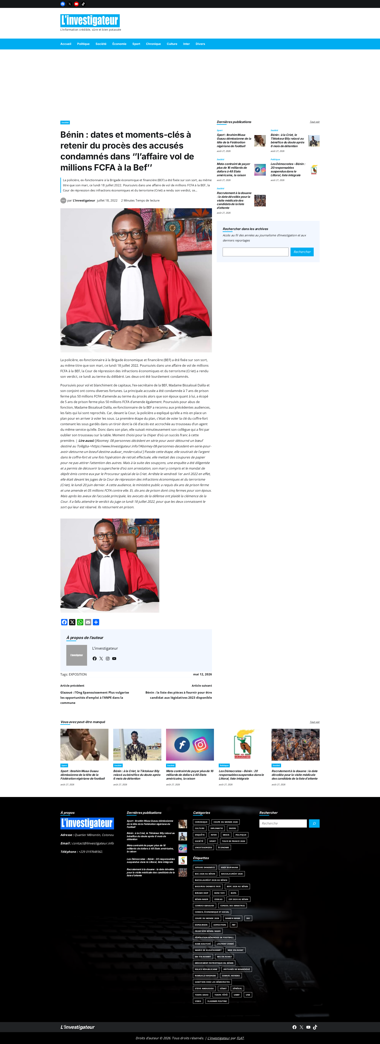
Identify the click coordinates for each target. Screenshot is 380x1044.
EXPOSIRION (201, 924)
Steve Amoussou (204, 988)
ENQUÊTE (200, 834)
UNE (248, 994)
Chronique (201, 822)
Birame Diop (201, 893)
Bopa (233, 893)
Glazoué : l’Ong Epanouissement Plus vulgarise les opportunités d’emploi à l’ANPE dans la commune (94, 697)
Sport (219, 130)
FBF (233, 924)
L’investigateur (84, 200)
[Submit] (314, 823)
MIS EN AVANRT (203, 956)
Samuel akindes (231, 975)
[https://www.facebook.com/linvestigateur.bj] (294, 1027)
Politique (275, 159)
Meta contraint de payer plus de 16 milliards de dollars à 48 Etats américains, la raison (233, 169)
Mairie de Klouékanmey (208, 950)
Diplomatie (217, 828)
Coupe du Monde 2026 (226, 822)
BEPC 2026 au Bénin (237, 886)
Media (226, 834)
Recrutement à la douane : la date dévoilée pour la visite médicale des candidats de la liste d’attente (234, 200)
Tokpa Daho (201, 994)
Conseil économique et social (212, 912)
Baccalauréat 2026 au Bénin (211, 880)
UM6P (236, 994)
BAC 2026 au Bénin (205, 873)
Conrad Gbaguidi (204, 905)
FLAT (240, 1038)
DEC (248, 918)
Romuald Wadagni (205, 975)
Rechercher (302, 252)
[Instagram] (107, 658)
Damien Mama (232, 918)
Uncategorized (203, 847)
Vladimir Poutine (217, 1001)
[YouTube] (76, 4)
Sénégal (237, 988)
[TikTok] (83, 4)
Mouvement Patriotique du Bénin (214, 963)
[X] (69, 4)
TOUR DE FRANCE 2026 (233, 841)
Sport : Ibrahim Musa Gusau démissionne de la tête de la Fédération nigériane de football (234, 140)
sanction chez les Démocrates (212, 982)
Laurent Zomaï (225, 943)
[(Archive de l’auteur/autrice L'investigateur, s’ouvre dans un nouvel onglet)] (63, 202)
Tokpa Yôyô (221, 994)
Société (65, 122)
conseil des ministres (232, 905)
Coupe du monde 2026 (207, 918)
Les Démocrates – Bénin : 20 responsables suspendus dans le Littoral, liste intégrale (288, 169)
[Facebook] (62, 4)
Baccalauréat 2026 (232, 873)
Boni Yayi (219, 893)
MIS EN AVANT (224, 956)
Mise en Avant (235, 950)
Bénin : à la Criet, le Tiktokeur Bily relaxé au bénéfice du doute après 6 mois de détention (287, 140)
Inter (214, 834)
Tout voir (315, 121)
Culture (199, 828)
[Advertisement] (190, 83)
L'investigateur (77, 1027)
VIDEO (198, 1001)
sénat (223, 988)
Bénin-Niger (201, 899)
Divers (232, 828)
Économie (223, 847)
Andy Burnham (229, 867)
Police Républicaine (206, 969)
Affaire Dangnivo (205, 867)
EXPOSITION (78, 674)
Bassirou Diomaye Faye (208, 886)
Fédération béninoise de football (214, 937)
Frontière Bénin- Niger (208, 931)
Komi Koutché (203, 943)
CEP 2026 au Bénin (238, 899)
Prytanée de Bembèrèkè (236, 969)
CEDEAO (218, 899)
